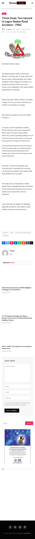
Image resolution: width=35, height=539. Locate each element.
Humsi (9, 29)
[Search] (32, 3)
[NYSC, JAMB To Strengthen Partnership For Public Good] (17, 335)
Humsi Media (26, 533)
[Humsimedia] (17, 3)
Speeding (5, 235)
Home (3, 8)
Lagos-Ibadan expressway (23, 232)
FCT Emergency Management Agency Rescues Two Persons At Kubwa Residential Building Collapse (17, 318)
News (4, 13)
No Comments (12, 32)
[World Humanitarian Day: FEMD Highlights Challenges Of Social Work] (17, 276)
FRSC (11, 232)
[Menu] (3, 3)
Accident (5, 232)
